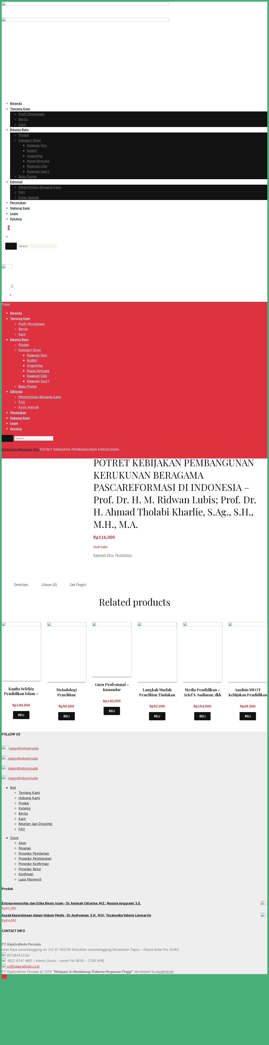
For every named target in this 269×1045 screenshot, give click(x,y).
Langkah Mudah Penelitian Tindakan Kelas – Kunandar (157, 694)
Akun (22, 843)
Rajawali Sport (38, 171)
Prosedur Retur (29, 869)
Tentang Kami (20, 109)
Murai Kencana (38, 161)
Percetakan (18, 203)
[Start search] (7, 438)
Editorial (16, 182)
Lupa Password (29, 879)
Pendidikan (123, 555)
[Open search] (11, 246)
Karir (22, 124)
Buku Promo (27, 176)
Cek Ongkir (78, 584)
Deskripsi (21, 584)
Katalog (16, 219)
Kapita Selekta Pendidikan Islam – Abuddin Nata (21, 693)
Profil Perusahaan (31, 114)
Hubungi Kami (20, 208)
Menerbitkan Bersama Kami (39, 187)
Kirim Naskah (28, 197)
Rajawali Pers (37, 145)
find (13, 787)
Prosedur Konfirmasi (33, 863)
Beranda (16, 103)
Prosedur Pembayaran (34, 858)
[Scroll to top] (4, 976)
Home (6, 449)
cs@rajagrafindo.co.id (23, 966)
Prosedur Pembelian (33, 853)
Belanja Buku (19, 130)
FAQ (21, 192)
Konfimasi (25, 874)
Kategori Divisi (29, 140)
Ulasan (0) (49, 584)
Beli (21, 715)
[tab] (21, 585)
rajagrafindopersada (23, 748)
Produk (23, 135)
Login (14, 214)
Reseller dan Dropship (35, 823)
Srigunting (34, 156)
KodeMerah (165, 971)
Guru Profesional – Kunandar (112, 687)
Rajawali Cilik (37, 166)
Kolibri (32, 150)
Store (15, 449)
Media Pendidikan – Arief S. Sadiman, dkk (202, 692)
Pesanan (24, 848)
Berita (23, 119)
